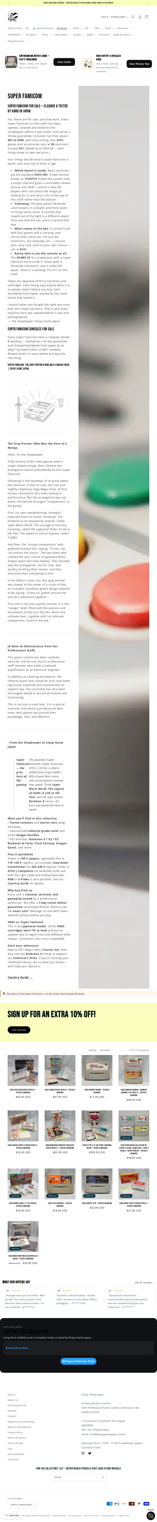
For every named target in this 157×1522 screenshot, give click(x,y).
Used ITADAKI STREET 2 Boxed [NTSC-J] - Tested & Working (23, 1146)
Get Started (19, 1029)
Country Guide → (20, 977)
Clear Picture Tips (139, 63)
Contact (12, 1416)
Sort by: (93, 1050)
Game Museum (16, 1454)
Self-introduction (17, 1405)
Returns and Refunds (19, 1427)
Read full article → (18, 1348)
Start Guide (64, 62)
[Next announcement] (148, 3)
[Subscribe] (102, 1477)
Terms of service (91, 1515)
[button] (63, 28)
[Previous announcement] (8, 3)
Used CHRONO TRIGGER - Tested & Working (96, 1091)
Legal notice (124, 1515)
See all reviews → (145, 1282)
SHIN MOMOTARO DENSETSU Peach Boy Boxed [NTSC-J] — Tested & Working (60, 1146)
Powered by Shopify (41, 1515)
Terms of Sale (15, 1443)
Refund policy (59, 1515)
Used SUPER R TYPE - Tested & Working (97, 1203)
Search (11, 1394)
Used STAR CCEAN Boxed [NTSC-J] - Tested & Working (23, 1091)
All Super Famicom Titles (78, 1361)
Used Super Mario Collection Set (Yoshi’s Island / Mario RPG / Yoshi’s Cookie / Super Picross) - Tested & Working (134, 1149)
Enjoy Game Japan (23, 1515)
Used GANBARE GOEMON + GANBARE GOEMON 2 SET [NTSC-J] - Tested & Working (134, 1092)
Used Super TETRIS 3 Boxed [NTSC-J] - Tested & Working (133, 1204)
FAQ (10, 1448)
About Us (13, 1400)
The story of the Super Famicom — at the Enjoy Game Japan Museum (45, 993)
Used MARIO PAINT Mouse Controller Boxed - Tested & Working (23, 1257)
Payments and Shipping (21, 1421)
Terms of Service (17, 1437)
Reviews (12, 1410)
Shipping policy (109, 1515)
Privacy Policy (15, 1432)
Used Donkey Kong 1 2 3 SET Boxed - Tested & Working (23, 1204)
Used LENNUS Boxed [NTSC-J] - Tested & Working (60, 1091)
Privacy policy (74, 1515)
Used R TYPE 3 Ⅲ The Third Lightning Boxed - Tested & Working (96, 1146)
